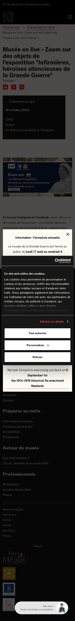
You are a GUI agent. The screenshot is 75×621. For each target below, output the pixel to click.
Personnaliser (35, 345)
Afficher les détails (52, 321)
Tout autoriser (37, 333)
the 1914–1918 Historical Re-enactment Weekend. (37, 383)
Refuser (38, 357)
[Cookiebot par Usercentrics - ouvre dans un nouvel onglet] (55, 260)
